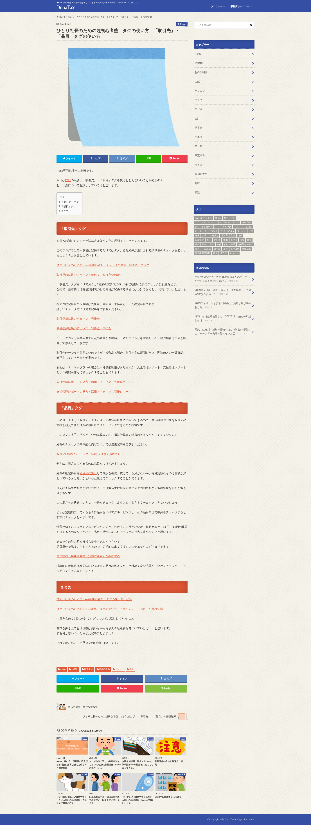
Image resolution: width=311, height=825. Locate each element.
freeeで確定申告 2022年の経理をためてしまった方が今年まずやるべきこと (222, 278)
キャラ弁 (246, 222)
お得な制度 (201, 72)
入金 (204, 235)
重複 (225, 248)
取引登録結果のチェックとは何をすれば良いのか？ (90, 274)
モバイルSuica (227, 231)
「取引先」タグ (70, 202)
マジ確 (198, 109)
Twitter (199, 62)
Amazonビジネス (203, 217)
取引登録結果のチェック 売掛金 (78, 318)
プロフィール (218, 6)
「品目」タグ (68, 206)
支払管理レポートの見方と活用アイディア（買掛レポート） (95, 391)
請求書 (217, 248)
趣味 (197, 182)
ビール (198, 231)
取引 (233, 235)
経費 (219, 244)
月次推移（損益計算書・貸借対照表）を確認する (88, 556)
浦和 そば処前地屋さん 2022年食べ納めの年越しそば (223, 318)
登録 (131, 669)
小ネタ (198, 136)
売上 (209, 240)
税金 (211, 244)
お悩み (218, 217)
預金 (215, 253)
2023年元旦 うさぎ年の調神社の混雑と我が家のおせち (223, 305)
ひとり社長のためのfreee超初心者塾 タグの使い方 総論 (94, 599)
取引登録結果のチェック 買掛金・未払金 (84, 328)
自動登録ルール (245, 244)
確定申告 (88, 669)
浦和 (242, 240)
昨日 (68, 180)
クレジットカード (203, 226)
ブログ (198, 99)
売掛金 (217, 240)
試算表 (207, 248)
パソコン (200, 90)
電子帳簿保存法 (202, 253)
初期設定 (213, 235)
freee (63, 669)
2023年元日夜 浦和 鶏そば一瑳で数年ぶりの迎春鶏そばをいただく (223, 292)
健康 (197, 235)
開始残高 (246, 248)
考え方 (198, 164)
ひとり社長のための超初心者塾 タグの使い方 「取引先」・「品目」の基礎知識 (110, 609)
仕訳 (251, 231)
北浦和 (224, 235)
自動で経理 (229, 244)
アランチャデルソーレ (206, 222)
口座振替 (199, 240)
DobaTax (66, 7)
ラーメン (241, 231)
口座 (240, 235)
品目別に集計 (88, 473)
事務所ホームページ (241, 6)
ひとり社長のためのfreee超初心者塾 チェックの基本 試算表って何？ (103, 265)
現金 (197, 244)
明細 (225, 240)
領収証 (223, 253)
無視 (249, 240)
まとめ (65, 210)
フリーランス (210, 231)
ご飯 (197, 81)
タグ (217, 226)
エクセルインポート (229, 222)
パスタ (237, 226)
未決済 (234, 240)
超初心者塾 (104, 669)
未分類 (198, 146)
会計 (197, 118)
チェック (119, 669)
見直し (198, 248)
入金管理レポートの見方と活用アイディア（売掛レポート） (95, 381)
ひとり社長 (229, 217)
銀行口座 (235, 248)
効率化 (75, 669)
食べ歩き (234, 253)
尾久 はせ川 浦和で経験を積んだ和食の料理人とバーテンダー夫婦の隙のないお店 (222, 331)
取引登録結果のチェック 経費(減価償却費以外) (88, 454)
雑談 (197, 192)
